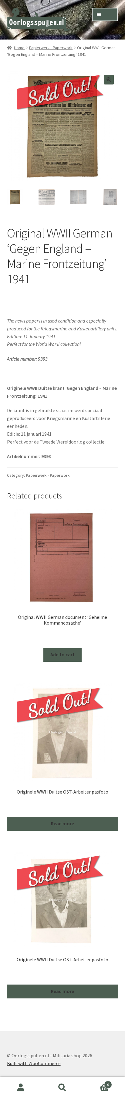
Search (62, 1087)
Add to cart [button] (62, 654)
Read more (62, 823)
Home (19, 47)
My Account (21, 1087)
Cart (96, 1082)
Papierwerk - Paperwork (51, 47)
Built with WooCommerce (34, 1063)
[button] (109, 79)
